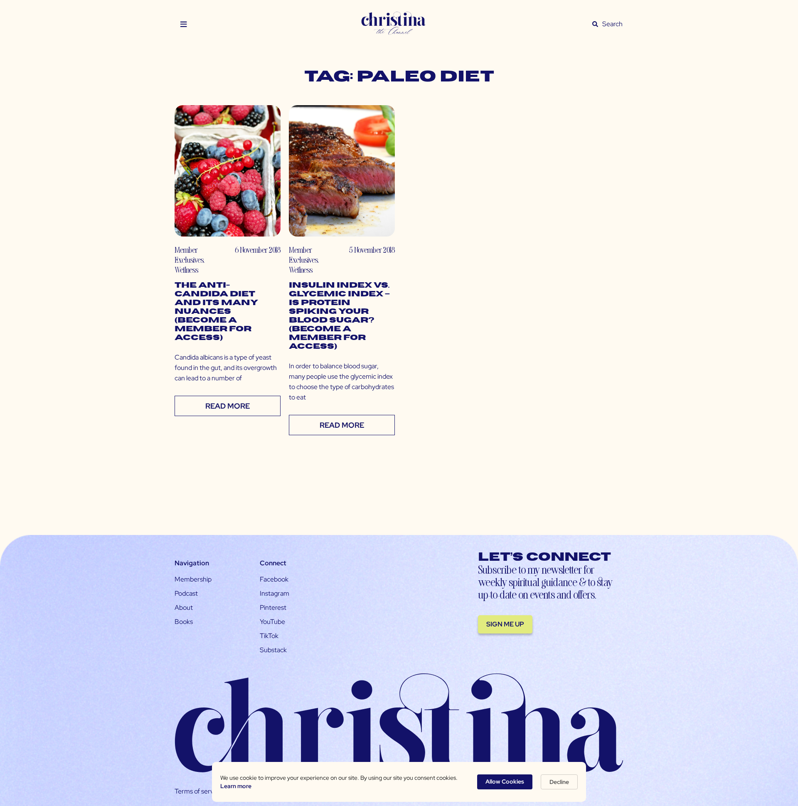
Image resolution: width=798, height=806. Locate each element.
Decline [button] (559, 782)
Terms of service (198, 791)
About (184, 607)
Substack (273, 650)
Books (184, 621)
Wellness (186, 269)
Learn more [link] (235, 786)
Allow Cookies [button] (504, 781)
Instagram (274, 593)
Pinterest (273, 607)
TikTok (269, 635)
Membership (193, 579)
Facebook (274, 579)
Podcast (186, 593)
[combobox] (612, 24)
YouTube (272, 621)
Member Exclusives (189, 254)
